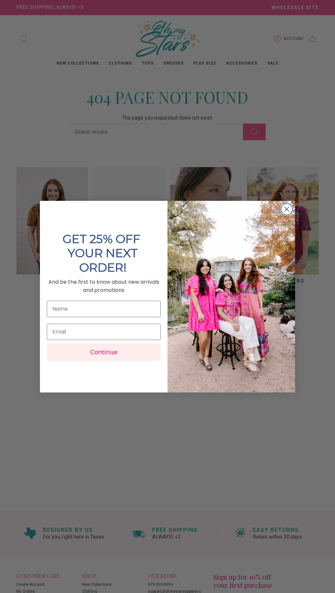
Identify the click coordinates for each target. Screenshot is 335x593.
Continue (103, 352)
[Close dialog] (286, 209)
